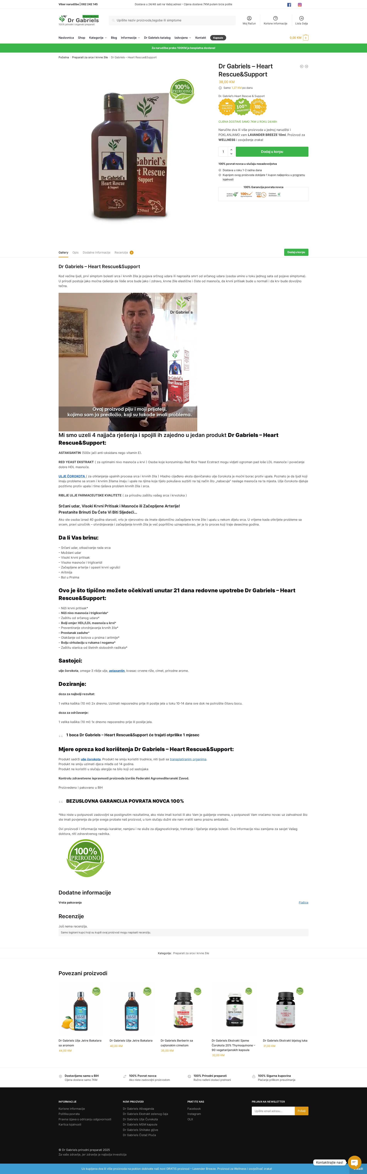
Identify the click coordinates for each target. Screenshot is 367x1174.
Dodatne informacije (96, 252)
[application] (128, 362)
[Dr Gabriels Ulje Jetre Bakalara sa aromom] (81, 1009)
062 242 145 (89, 4)
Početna (64, 57)
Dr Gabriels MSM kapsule (140, 1124)
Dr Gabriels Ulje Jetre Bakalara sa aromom (80, 1043)
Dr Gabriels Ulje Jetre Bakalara (131, 1040)
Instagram (194, 1114)
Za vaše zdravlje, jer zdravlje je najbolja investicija (92, 1154)
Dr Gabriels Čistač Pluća (139, 1135)
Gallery (63, 252)
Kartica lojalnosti (70, 1124)
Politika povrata (69, 1114)
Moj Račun (249, 23)
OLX (190, 1119)
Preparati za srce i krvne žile (90, 57)
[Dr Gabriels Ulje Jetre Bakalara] (132, 1009)
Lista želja (301, 23)
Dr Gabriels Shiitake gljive (140, 1130)
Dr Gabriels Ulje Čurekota (140, 1119)
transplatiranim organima (188, 759)
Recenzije (121, 252)
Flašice (303, 902)
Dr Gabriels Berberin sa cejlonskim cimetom (177, 1043)
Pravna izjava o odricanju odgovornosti (85, 1119)
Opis (75, 252)
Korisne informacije (275, 23)
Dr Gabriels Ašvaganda (138, 1108)
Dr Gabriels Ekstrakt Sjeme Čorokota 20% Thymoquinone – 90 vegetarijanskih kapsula (233, 1045)
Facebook (194, 1108)
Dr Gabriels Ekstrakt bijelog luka (285, 1040)
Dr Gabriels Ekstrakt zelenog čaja (145, 1114)
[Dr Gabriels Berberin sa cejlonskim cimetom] (183, 1009)
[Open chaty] (354, 1162)
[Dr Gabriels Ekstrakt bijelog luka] (285, 1009)
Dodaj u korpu (272, 152)
